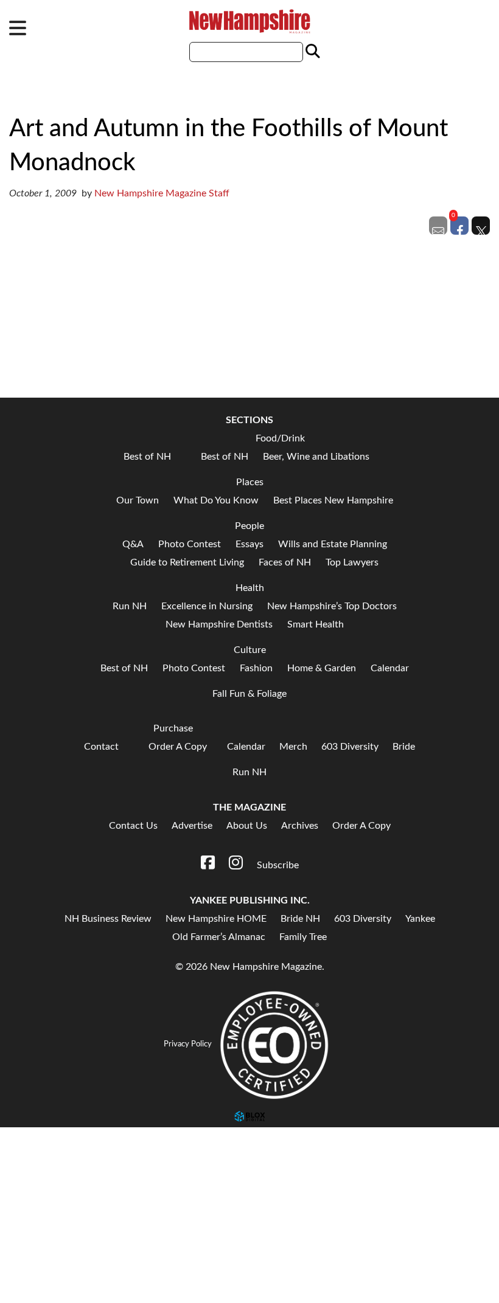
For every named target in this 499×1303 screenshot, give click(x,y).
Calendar (390, 668)
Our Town (137, 500)
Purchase (173, 728)
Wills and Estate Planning (332, 544)
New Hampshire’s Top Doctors (332, 606)
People (249, 526)
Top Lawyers (352, 562)
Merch (293, 747)
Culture (250, 650)
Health (250, 588)
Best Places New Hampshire (333, 500)
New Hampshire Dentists (219, 624)
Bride (404, 747)
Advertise (192, 826)
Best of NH (147, 456)
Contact (101, 747)
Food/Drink (280, 438)
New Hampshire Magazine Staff (161, 193)
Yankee (420, 919)
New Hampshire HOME (216, 919)
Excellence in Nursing (207, 606)
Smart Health (315, 624)
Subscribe (33, 1273)
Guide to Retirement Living (187, 562)
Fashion (256, 668)
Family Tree (303, 937)
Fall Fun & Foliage (249, 694)
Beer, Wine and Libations (316, 456)
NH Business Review (108, 919)
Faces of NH (285, 562)
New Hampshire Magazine (249, 21)
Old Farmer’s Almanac (218, 937)
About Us (246, 826)
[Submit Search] (310, 52)
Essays (249, 544)
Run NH (29, 1148)
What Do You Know (216, 500)
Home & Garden (321, 668)
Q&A (133, 544)
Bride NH (300, 919)
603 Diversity (350, 747)
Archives (299, 826)
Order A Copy (177, 747)
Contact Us (133, 826)
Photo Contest (189, 544)
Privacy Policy (188, 1044)
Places (249, 482)
